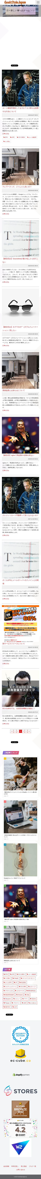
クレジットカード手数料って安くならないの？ (20, 515)
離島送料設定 (32, 990)
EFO (6, 137)
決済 (25, 1003)
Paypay (7, 1003)
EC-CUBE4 (21, 137)
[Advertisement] (20, 42)
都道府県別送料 (9, 994)
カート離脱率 (32, 137)
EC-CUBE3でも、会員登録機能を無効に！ (18, 708)
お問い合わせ (20, 1169)
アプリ (26, 998)
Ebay (28, 994)
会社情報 (6, 1166)
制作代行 (7, 1007)
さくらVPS (8, 982)
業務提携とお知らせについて (13, 390)
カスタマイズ (20, 990)
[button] (38, 2)
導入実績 (24, 1166)
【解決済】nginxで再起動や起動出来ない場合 (16, 919)
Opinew (34, 998)
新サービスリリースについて (13, 644)
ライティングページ (10, 986)
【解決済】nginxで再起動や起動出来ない (18, 455)
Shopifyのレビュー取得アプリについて (14, 878)
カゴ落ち (7, 141)
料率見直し (15, 1166)
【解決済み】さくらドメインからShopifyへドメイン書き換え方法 (20, 793)
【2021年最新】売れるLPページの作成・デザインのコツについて (20, 836)
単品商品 (23, 982)
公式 (15, 1007)
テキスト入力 (9, 990)
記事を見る (5, 133)
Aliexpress (8, 998)
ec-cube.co (33, 1003)
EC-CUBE (23, 986)
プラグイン (16, 1003)
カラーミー (33, 986)
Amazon (20, 994)
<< (12, 731)
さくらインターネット (28, 978)
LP (16, 982)
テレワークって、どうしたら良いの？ (17, 187)
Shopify (16, 978)
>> (29, 731)
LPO (13, 137)
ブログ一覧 (32, 1166)
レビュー (17, 998)
